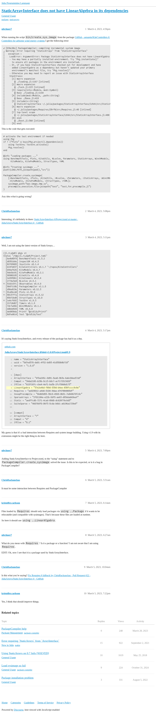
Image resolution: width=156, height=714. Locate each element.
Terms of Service (45, 702)
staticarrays (14, 19)
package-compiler (31, 633)
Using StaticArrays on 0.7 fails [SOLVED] (25, 653)
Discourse (18, 710)
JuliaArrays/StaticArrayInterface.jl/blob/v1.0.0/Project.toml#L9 (37, 352)
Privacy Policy (64, 702)
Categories (16, 702)
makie (17, 645)
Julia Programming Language (16, 3)
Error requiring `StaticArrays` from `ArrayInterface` (30, 640)
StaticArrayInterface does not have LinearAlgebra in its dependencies (65, 10)
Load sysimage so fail (14, 665)
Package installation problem (18, 677)
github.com (10, 346)
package (5, 19)
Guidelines (29, 702)
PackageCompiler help (14, 628)
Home (5, 702)
